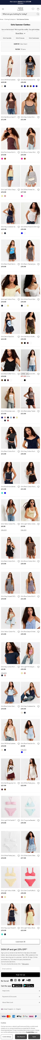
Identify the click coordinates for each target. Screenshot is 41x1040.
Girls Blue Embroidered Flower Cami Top (13, 486)
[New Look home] (20, 9)
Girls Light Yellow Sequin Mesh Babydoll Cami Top (16, 189)
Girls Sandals (7, 38)
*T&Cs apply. (20, 3)
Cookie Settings (7, 1036)
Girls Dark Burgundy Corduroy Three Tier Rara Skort (16, 783)
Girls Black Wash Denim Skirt (9, 264)
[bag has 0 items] (38, 9)
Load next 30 (20, 942)
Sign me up (20, 975)
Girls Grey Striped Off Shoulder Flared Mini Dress (16, 596)
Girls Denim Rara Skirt (7, 336)
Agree (34, 1036)
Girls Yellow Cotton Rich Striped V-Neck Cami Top (16, 524)
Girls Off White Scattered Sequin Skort (12, 80)
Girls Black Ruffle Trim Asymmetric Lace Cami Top (16, 374)
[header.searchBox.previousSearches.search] (38, 14)
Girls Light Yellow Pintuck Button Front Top (14, 299)
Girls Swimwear (34, 38)
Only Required (21, 1036)
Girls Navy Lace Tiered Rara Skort (11, 928)
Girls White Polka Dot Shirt (29, 227)
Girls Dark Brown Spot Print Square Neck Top (14, 117)
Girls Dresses (20, 38)
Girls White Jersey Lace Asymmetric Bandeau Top (16, 411)
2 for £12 (4, 530)
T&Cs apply (25, 964)
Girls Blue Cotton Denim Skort (10, 706)
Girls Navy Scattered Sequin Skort (11, 227)
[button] (3, 9)
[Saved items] (33, 9)
